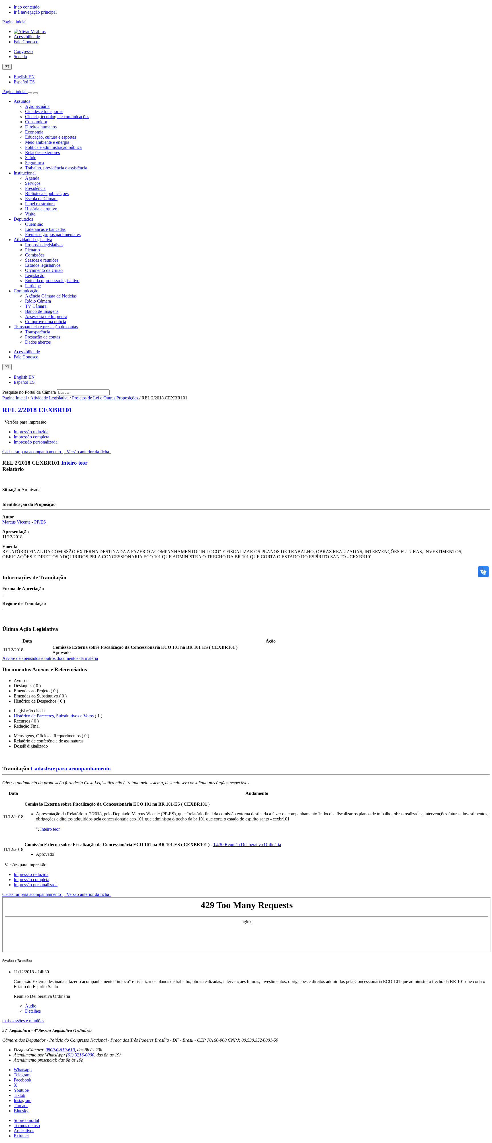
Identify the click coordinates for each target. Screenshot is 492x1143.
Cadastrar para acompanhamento (32, 451)
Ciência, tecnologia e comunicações (57, 116)
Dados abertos (38, 342)
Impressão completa (31, 436)
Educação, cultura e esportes (50, 137)
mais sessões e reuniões (23, 1020)
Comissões (34, 255)
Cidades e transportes (44, 111)
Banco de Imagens (41, 311)
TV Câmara (35, 306)
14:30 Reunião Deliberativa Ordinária (247, 844)
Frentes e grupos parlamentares (53, 234)
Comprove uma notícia (45, 321)
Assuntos (22, 101)
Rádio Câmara (38, 301)
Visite (30, 214)
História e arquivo (41, 208)
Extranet (21, 1135)
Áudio (30, 1006)
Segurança (34, 162)
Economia (34, 132)
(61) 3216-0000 (80, 1054)
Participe (33, 285)
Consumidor (36, 121)
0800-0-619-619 (60, 1049)
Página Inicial (14, 397)
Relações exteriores (42, 152)
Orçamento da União (44, 270)
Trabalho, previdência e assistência (56, 167)
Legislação (34, 275)
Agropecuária (37, 106)
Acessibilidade (27, 36)
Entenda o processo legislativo (52, 280)
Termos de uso (27, 1125)
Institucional (25, 173)
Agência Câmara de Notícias (51, 296)
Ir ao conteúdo (27, 7)
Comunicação (26, 290)
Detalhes (33, 1011)
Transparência (37, 331)
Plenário (32, 249)
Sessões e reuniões (41, 260)
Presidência (35, 188)
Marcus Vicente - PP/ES (24, 522)
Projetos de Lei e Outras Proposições (105, 397)
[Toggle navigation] (30, 93)
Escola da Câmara (41, 198)
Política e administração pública (53, 147)
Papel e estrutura (40, 203)
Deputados (23, 219)
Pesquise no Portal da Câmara (29, 392)
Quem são (34, 224)
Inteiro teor (74, 463)
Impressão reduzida (31, 431)
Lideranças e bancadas (45, 229)
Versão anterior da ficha (87, 451)
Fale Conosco (26, 41)
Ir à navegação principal (35, 12)
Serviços (32, 183)
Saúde (30, 157)
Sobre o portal (26, 1120)
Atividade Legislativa (33, 239)
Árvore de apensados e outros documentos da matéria (50, 658)
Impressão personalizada (36, 442)
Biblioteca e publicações (47, 193)
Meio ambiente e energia (47, 142)
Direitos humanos (41, 126)
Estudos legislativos (42, 265)
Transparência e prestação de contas (46, 326)
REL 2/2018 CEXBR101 (37, 410)
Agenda (32, 178)
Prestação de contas (42, 337)
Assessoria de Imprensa (46, 316)
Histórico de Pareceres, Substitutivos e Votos (54, 715)
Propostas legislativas (44, 244)
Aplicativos (24, 1130)
